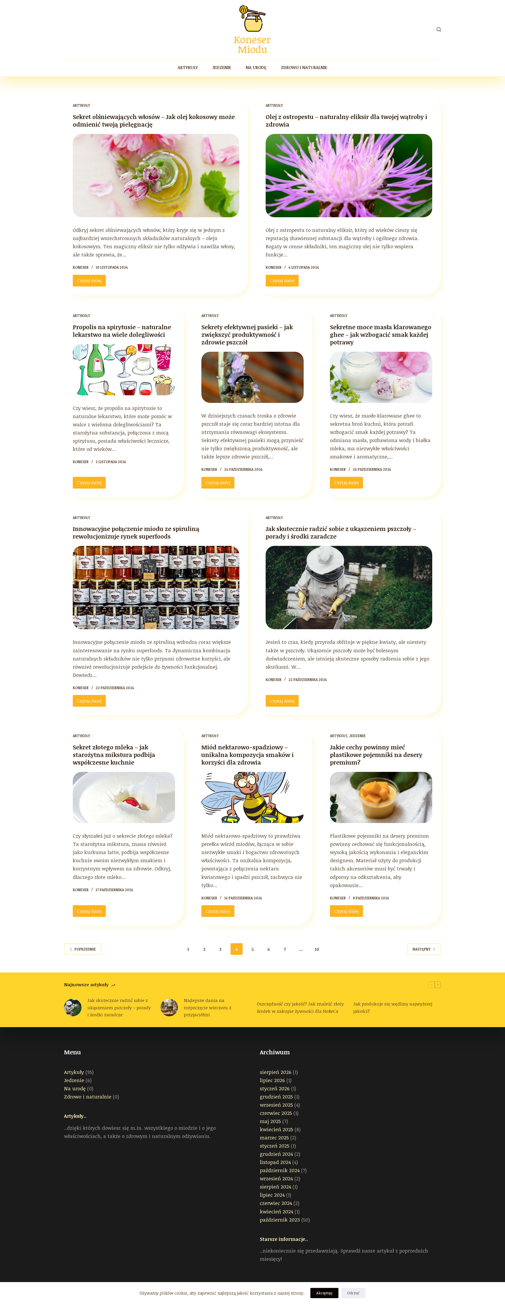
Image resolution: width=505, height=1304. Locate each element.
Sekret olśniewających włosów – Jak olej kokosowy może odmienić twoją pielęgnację (154, 120)
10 (317, 949)
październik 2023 (280, 1219)
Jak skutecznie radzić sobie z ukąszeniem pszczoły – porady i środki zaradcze (341, 532)
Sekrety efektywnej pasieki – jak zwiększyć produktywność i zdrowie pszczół (247, 334)
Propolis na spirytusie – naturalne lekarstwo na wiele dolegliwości (122, 331)
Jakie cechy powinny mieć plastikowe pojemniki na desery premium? (376, 754)
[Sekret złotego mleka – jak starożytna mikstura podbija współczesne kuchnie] (124, 797)
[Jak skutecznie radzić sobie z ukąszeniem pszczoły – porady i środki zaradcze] (349, 587)
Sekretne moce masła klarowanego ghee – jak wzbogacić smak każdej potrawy (380, 334)
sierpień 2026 (275, 1072)
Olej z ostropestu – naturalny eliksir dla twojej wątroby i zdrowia (346, 120)
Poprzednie (85, 949)
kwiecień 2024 (276, 1211)
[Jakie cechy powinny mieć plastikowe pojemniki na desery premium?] (381, 797)
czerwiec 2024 (276, 1203)
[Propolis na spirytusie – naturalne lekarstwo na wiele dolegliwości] (124, 369)
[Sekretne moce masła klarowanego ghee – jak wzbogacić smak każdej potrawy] (381, 377)
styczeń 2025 (274, 1145)
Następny (421, 949)
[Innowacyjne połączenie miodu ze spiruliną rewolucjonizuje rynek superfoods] (156, 587)
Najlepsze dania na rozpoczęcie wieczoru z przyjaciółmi (207, 1007)
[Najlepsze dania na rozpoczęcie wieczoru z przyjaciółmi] (169, 1007)
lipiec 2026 (272, 1080)
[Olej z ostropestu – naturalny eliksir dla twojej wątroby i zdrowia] (349, 175)
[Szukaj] (439, 29)
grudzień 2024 (276, 1154)
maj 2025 (270, 1121)
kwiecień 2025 (276, 1129)
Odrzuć (353, 1293)
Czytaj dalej (91, 281)
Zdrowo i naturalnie (304, 67)
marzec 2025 (274, 1137)
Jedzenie (221, 67)
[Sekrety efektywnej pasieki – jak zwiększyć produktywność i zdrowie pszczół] (252, 377)
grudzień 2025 (276, 1096)
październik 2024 (280, 1170)
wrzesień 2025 (276, 1104)
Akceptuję (324, 1293)
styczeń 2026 (275, 1088)
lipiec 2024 (272, 1194)
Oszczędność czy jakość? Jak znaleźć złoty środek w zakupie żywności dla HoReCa (300, 1007)
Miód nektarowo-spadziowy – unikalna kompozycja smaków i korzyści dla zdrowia (247, 754)
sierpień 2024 (275, 1186)
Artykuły (188, 67)
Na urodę (256, 67)
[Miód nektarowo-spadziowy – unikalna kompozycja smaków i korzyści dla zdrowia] (252, 797)
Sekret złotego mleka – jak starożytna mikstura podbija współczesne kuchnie (114, 754)
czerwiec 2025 (276, 1113)
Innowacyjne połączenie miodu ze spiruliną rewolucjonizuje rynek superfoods (136, 532)
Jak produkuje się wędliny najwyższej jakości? (392, 1007)
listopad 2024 (275, 1162)
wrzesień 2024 (276, 1178)
